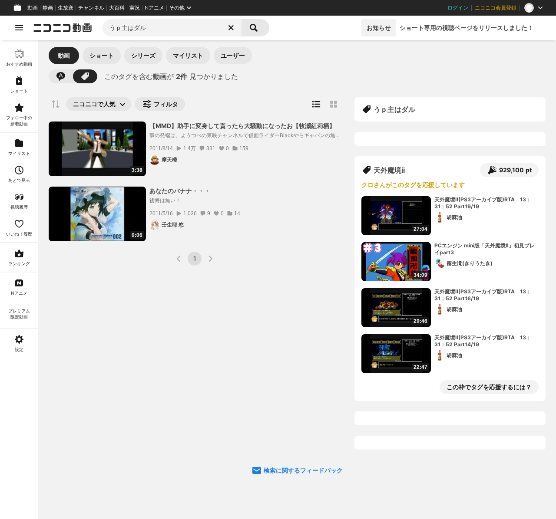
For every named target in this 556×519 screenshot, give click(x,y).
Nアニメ (154, 7)
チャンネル (91, 7)
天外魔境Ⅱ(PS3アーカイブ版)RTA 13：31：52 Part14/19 (482, 341)
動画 (32, 7)
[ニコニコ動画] (62, 27)
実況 (134, 7)
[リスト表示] (316, 104)
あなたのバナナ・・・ (179, 190)
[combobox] (172, 27)
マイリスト (188, 55)
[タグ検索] (85, 76)
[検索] (255, 27)
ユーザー (233, 55)
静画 (48, 7)
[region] (19, 279)
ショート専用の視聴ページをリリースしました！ (466, 27)
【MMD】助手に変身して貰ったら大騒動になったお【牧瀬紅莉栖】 (242, 125)
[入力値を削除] (231, 28)
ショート (101, 55)
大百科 (117, 7)
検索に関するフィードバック (303, 470)
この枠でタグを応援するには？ (489, 387)
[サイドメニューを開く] (19, 27)
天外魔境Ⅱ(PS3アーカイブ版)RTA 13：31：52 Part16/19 (482, 295)
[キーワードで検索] (61, 76)
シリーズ (143, 55)
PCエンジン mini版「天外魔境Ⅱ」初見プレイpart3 (484, 249)
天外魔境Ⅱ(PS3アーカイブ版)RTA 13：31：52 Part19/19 (482, 203)
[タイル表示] (334, 104)
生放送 (65, 7)
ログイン (457, 7)
